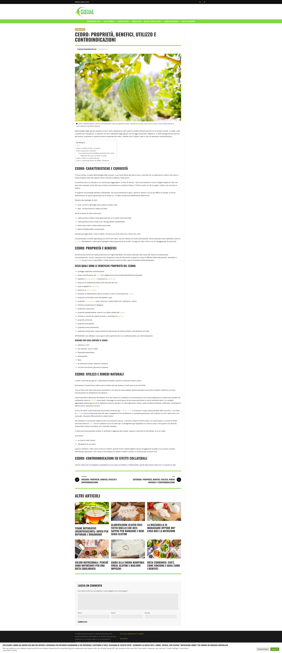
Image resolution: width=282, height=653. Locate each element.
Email (113, 613)
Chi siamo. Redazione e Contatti (132, 634)
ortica (91, 423)
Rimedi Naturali (137, 21)
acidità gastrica (91, 279)
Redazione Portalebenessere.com (86, 49)
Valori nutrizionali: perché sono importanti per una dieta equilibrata (91, 565)
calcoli (131, 294)
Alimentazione (80, 29)
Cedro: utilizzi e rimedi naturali (87, 158)
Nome (80, 613)
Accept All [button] (275, 649)
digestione (111, 279)
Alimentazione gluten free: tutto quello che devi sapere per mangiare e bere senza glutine (127, 529)
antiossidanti (90, 301)
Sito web (147, 613)
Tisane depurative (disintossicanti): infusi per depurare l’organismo (91, 531)
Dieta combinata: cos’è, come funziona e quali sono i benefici (163, 565)
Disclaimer (124, 638)
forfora (120, 316)
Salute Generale (109, 21)
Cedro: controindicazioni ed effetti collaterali (92, 160)
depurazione (91, 290)
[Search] (204, 2)
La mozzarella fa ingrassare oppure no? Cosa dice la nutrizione (161, 528)
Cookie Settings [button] (263, 649)
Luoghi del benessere (171, 21)
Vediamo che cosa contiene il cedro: (94, 156)
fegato (122, 312)
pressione (95, 286)
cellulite (93, 400)
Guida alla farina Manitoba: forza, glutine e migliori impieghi (128, 565)
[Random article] (200, 2)
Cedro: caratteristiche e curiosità (88, 148)
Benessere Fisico (123, 21)
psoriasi (78, 260)
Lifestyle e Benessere (188, 21)
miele (79, 413)
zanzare (78, 241)
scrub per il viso (126, 410)
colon (98, 275)
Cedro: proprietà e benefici (86, 151)
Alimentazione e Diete (93, 21)
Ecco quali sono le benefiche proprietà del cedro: (96, 153)
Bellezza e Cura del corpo (152, 21)
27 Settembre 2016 (102, 49)
